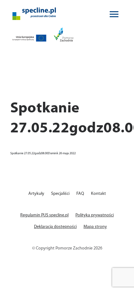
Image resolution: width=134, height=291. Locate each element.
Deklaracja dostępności (55, 226)
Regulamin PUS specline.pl (44, 215)
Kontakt (98, 193)
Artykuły (36, 193)
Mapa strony (95, 226)
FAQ (80, 193)
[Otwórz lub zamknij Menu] (114, 13)
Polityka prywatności (94, 215)
